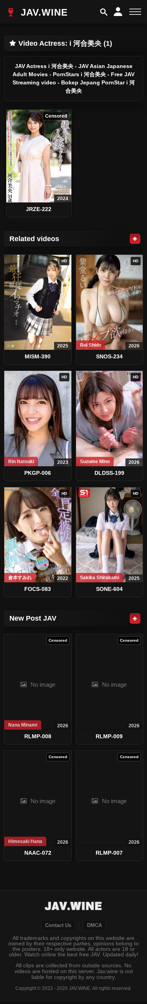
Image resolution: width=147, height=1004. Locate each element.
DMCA (94, 925)
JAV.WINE (43, 12)
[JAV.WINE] (73, 907)
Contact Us (58, 925)
